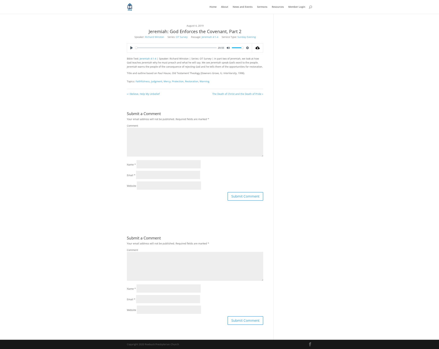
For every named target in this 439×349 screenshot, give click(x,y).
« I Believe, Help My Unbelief (143, 94)
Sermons (262, 7)
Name (131, 164)
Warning (204, 81)
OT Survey (182, 37)
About (224, 7)
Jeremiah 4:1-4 (210, 37)
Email (131, 175)
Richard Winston (154, 37)
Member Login (296, 7)
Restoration (191, 81)
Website (131, 185)
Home (213, 7)
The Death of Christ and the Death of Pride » (237, 94)
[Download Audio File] (257, 47)
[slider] (176, 47)
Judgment (156, 81)
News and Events (243, 7)
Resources (278, 7)
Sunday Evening (247, 37)
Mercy (167, 81)
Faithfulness (143, 81)
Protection (178, 81)
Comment (132, 125)
